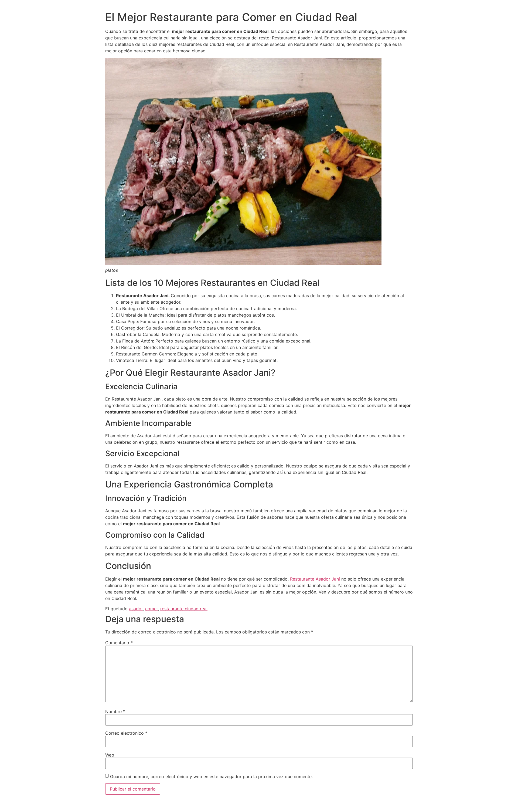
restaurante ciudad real (183, 608)
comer (151, 608)
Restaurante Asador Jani (315, 579)
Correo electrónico (126, 733)
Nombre (115, 711)
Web (109, 755)
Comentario (119, 642)
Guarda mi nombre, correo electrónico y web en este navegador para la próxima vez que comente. (211, 776)
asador (136, 608)
